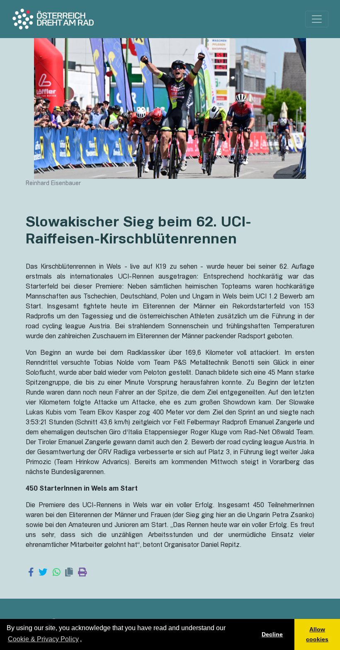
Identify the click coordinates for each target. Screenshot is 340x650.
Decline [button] (272, 634)
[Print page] (82, 573)
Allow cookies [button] (317, 634)
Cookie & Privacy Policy (43, 639)
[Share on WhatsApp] (56, 573)
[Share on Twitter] (43, 573)
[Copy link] (69, 573)
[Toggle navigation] (316, 19)
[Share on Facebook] (31, 573)
